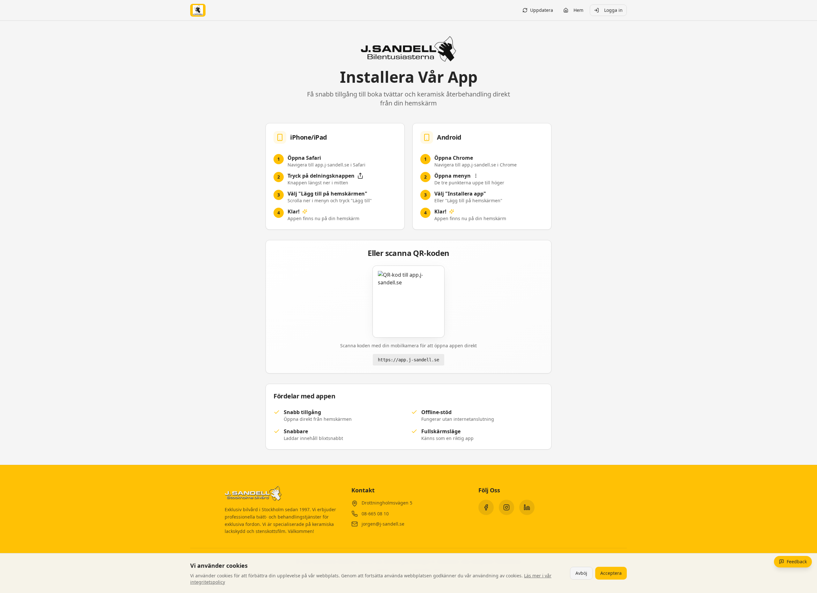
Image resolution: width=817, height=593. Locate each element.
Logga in (613, 10)
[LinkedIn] (527, 507)
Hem (578, 10)
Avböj (581, 573)
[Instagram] (506, 507)
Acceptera (611, 573)
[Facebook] (486, 507)
